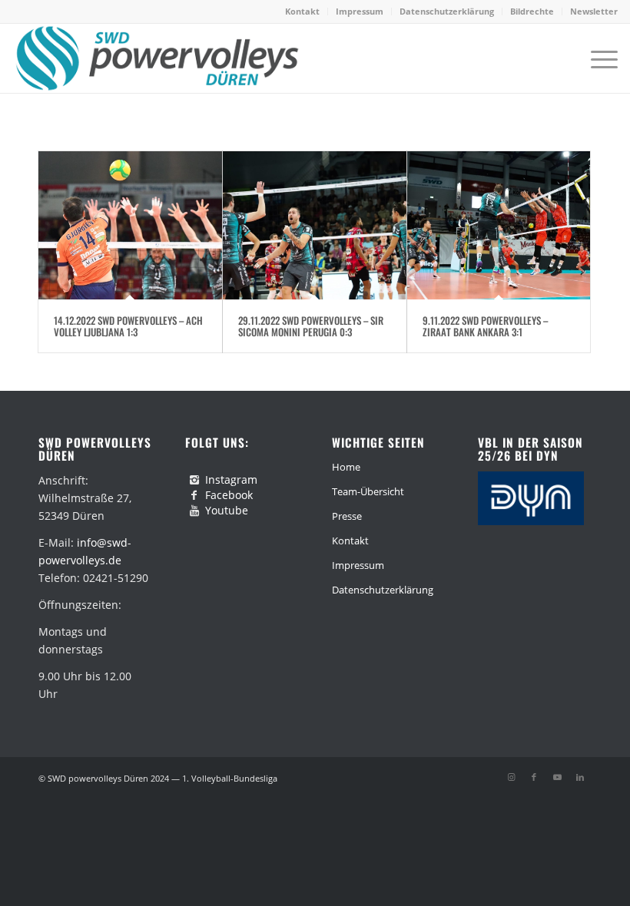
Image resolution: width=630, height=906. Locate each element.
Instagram (231, 479)
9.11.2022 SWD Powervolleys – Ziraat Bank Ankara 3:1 (485, 325)
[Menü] (596, 58)
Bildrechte (532, 11)
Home (346, 467)
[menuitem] (302, 11)
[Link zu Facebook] (533, 777)
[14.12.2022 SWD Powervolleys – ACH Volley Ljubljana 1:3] (130, 225)
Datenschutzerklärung (447, 11)
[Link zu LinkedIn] (580, 777)
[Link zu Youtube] (557, 777)
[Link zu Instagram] (510, 777)
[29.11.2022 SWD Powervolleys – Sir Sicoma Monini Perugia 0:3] (314, 225)
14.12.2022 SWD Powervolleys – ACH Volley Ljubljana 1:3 (128, 325)
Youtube (226, 510)
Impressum (359, 11)
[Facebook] (194, 495)
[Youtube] (194, 510)
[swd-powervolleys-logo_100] (156, 58)
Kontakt (302, 11)
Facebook (229, 495)
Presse (347, 516)
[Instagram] (194, 480)
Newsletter (594, 11)
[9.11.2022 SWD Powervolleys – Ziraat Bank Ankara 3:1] (499, 225)
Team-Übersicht (368, 491)
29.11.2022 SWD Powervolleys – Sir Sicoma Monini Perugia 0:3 (310, 325)
